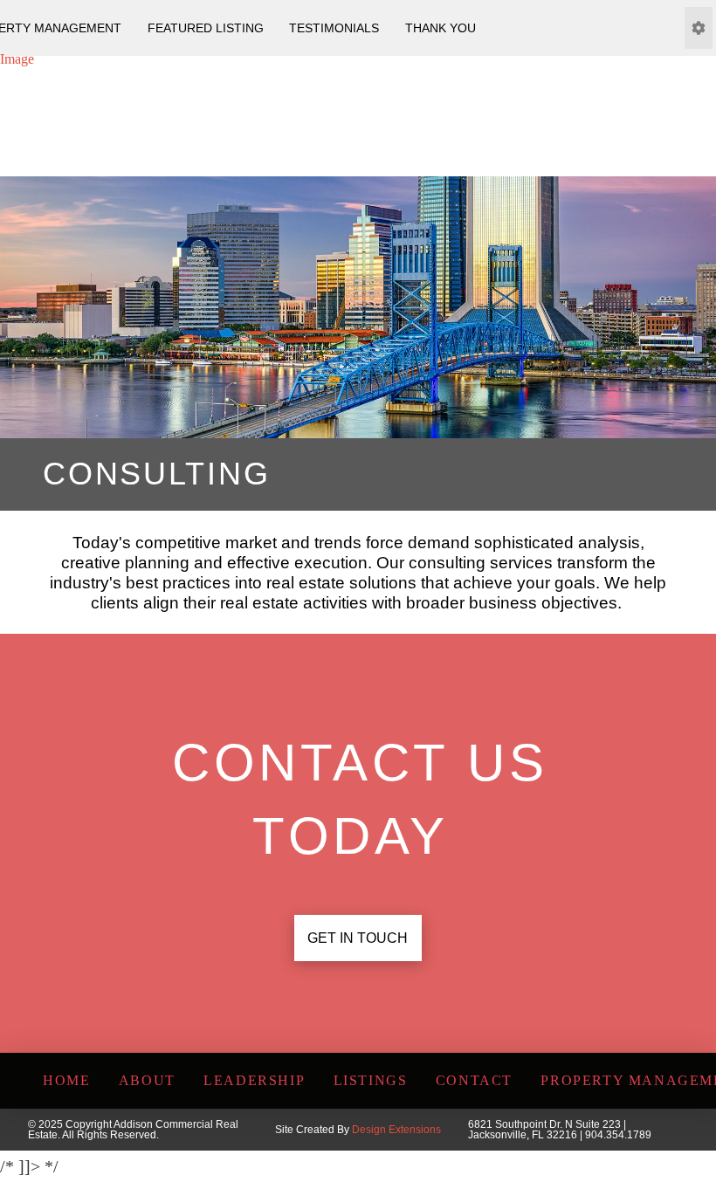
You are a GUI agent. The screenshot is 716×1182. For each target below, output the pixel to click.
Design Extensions (396, 1130)
